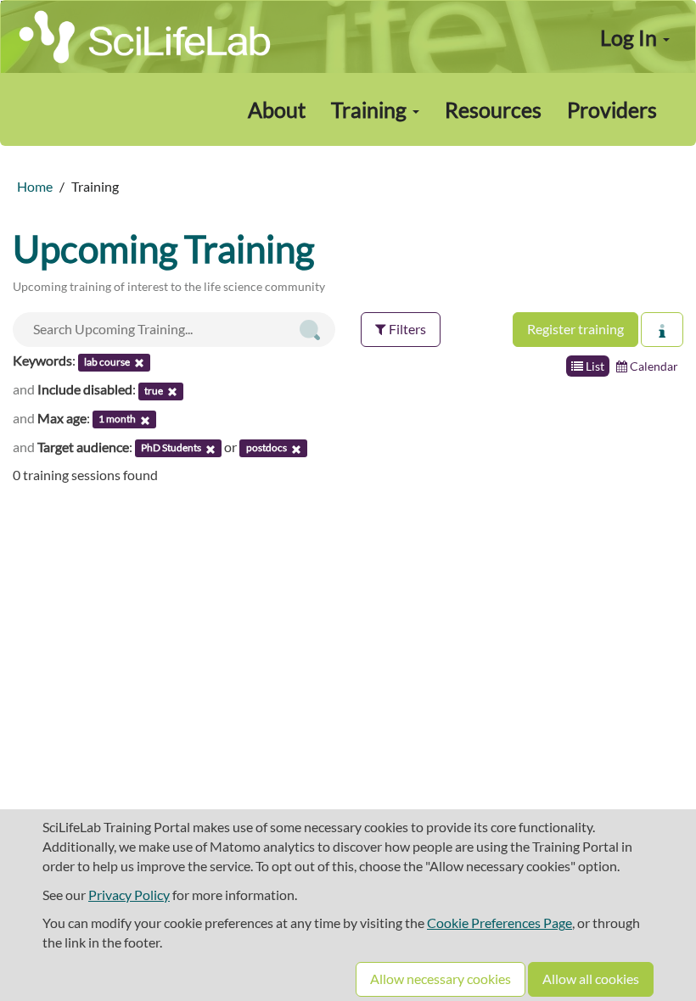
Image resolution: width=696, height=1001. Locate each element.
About (277, 109)
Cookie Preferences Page (499, 922)
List (593, 366)
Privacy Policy (129, 894)
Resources (493, 109)
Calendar (652, 366)
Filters (406, 329)
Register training (575, 329)
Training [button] (371, 109)
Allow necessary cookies (440, 978)
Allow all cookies (590, 978)
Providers (612, 109)
